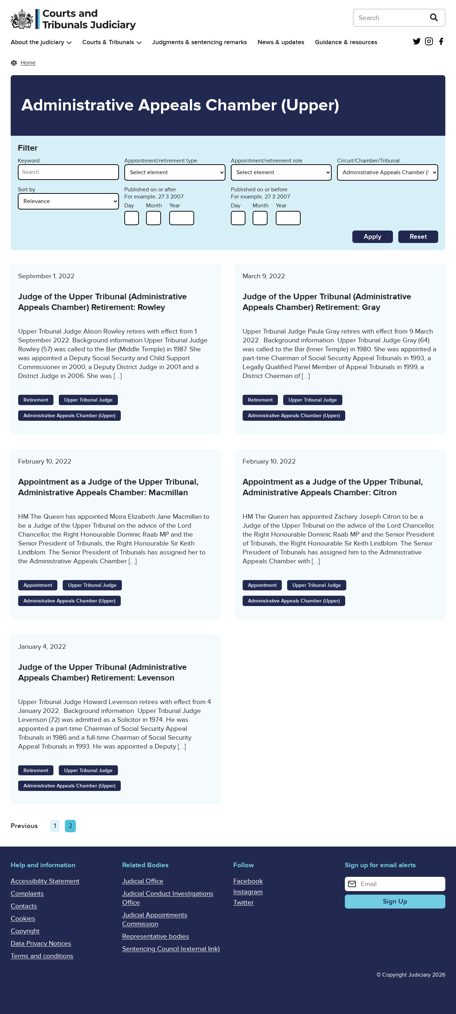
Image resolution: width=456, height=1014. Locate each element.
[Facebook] (441, 42)
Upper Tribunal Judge (88, 400)
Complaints (27, 894)
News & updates (281, 42)
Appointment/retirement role (266, 160)
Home (28, 62)
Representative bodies (155, 936)
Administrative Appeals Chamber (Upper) (69, 416)
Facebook (248, 881)
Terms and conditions (42, 956)
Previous (24, 826)
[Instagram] (429, 42)
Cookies (23, 919)
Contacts (24, 906)
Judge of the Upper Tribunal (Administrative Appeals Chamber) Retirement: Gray (327, 301)
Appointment (38, 585)
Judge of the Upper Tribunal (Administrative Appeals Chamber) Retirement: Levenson (102, 672)
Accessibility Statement (45, 881)
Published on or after (150, 189)
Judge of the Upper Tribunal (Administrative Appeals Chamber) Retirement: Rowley (102, 301)
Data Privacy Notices (41, 944)
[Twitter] (417, 42)
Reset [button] (418, 237)
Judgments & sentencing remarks (199, 42)
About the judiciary (37, 42)
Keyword (29, 160)
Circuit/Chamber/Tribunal (368, 160)
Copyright (25, 931)
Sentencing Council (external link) (171, 949)
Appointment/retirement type (160, 160)
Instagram (248, 892)
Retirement (36, 400)
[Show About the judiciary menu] (69, 42)
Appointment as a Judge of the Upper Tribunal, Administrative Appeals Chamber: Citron (333, 487)
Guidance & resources (346, 42)
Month (154, 205)
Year (174, 205)
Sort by (26, 189)
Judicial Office (143, 881)
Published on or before (259, 189)
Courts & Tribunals (108, 42)
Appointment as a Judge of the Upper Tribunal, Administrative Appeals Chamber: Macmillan (108, 487)
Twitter (243, 903)
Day (129, 205)
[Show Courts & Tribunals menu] (138, 42)
